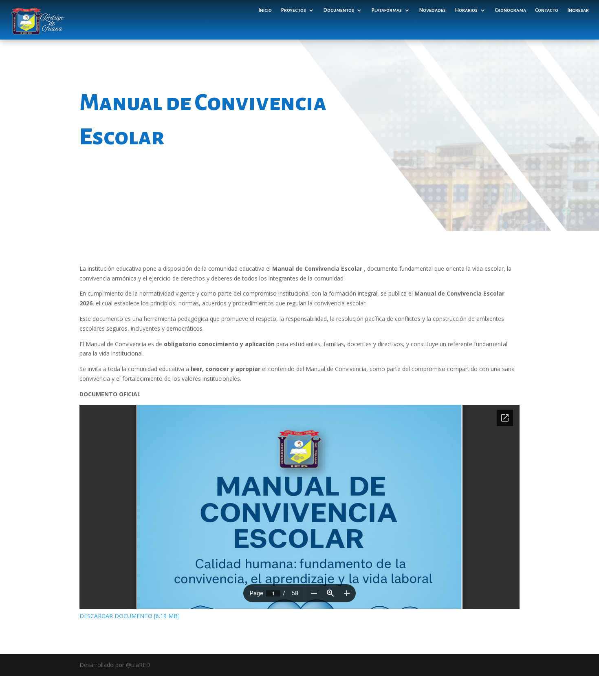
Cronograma (510, 10)
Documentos (338, 10)
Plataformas (386, 10)
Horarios (466, 10)
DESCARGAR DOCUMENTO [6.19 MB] (129, 616)
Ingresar (578, 10)
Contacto (546, 10)
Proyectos (293, 10)
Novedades (432, 10)
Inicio (265, 10)
